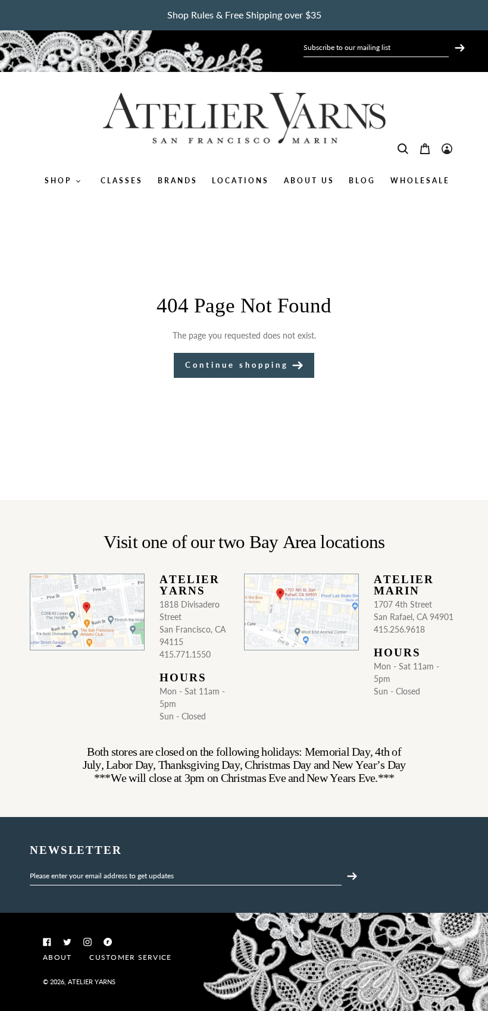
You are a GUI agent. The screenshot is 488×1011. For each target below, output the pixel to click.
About (57, 957)
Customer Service (130, 957)
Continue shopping (237, 365)
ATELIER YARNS (91, 981)
